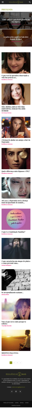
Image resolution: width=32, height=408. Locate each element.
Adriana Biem (5, 294)
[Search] (30, 2)
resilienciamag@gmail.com (18, 387)
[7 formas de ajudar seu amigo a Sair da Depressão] (16, 127)
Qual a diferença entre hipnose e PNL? (16, 171)
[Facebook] (11, 391)
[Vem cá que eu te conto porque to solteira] (16, 309)
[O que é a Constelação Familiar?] (16, 219)
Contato (27, 402)
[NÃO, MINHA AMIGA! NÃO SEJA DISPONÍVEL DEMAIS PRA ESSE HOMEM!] (16, 94)
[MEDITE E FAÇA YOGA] (16, 340)
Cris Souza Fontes (6, 113)
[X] (20, 391)
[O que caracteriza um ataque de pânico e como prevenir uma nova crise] (16, 248)
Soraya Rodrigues (6, 265)
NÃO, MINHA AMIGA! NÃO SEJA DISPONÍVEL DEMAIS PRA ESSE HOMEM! (13, 109)
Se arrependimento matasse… (13, 292)
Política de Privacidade (8, 402)
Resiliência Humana (16, 24)
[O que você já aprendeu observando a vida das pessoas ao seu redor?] (16, 62)
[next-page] (20, 362)
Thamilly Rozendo (6, 325)
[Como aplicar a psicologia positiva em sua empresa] (16, 20)
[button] (2, 2)
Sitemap (22, 402)
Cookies (16, 402)
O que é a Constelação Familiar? (13, 232)
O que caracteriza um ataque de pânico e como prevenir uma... (16, 262)
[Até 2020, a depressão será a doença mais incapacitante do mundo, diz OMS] (16, 188)
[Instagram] (16, 391)
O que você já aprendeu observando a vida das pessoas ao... (15, 76)
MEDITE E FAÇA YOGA (10, 353)
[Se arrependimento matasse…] (16, 279)
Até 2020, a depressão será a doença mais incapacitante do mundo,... (15, 201)
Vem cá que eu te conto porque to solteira (14, 323)
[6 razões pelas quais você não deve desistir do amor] (16, 38)
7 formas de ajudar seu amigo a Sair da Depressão (16, 141)
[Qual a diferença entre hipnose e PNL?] (16, 158)
